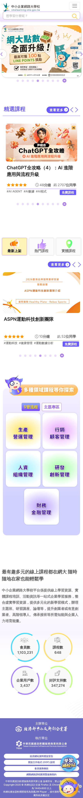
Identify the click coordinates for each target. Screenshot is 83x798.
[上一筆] (74, 264)
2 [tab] (23, 81)
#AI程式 (41, 191)
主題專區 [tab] (51, 407)
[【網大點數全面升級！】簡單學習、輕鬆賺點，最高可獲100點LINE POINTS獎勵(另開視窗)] (41, 51)
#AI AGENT (14, 191)
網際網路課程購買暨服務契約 (41, 774)
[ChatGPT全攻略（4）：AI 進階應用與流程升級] (41, 142)
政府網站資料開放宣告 (41, 756)
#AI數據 (29, 191)
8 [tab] (54, 81)
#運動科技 (10, 343)
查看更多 (57, 110)
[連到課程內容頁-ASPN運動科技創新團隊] (41, 292)
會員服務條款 (41, 768)
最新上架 (14, 251)
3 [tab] (28, 81)
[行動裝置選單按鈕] (74, 6)
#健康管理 (25, 343)
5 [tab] (39, 81)
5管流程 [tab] (31, 407)
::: (2, 4)
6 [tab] (44, 81)
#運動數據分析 (43, 343)
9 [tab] (59, 81)
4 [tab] (34, 81)
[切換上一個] (71, 109)
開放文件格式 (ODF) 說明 (41, 762)
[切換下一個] (76, 109)
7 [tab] (49, 81)
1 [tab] (18, 81)
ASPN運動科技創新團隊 (29, 319)
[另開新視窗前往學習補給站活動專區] (68, 763)
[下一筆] (79, 264)
